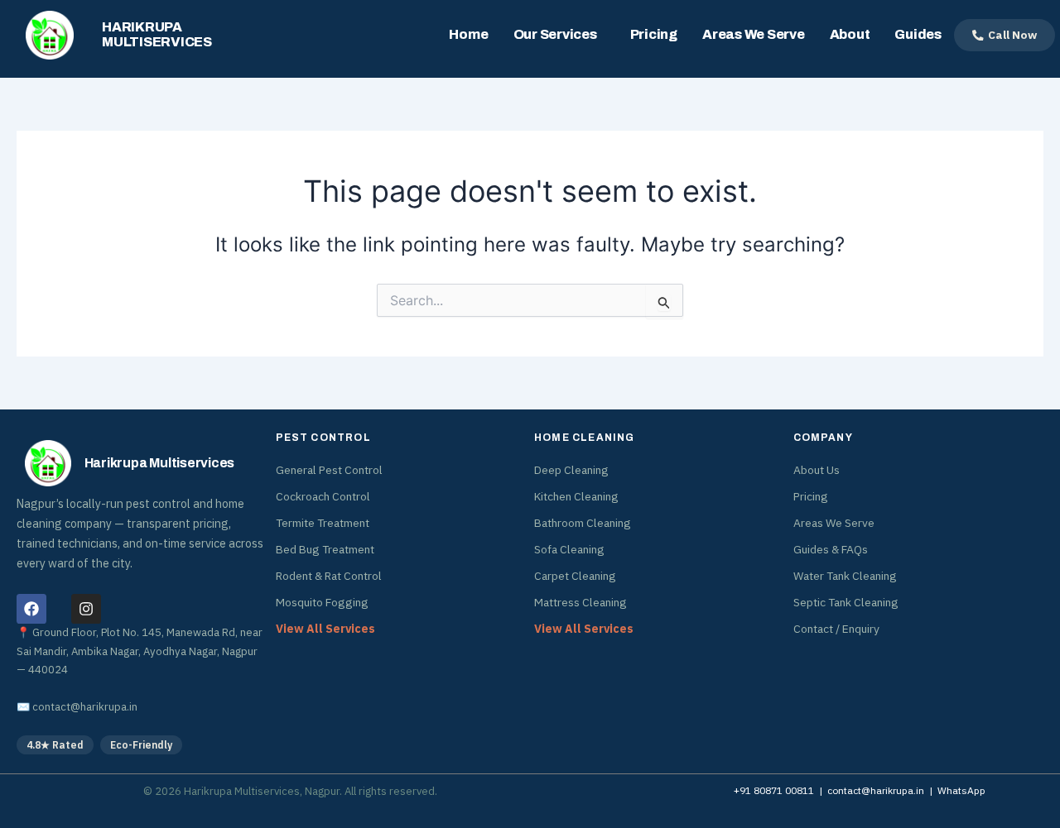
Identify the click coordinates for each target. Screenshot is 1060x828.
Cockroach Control (323, 496)
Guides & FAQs (830, 549)
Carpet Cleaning (575, 575)
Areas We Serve (753, 34)
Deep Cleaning (571, 469)
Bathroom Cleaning (582, 522)
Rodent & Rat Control (329, 575)
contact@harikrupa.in (84, 707)
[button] (559, 35)
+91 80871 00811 (774, 790)
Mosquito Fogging (322, 602)
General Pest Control (329, 469)
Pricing (653, 34)
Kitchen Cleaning (576, 496)
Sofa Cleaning (569, 549)
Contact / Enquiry (836, 628)
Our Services (555, 34)
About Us (816, 469)
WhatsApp (961, 790)
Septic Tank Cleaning (846, 602)
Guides (918, 34)
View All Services (325, 628)
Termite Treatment (322, 522)
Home (468, 34)
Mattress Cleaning (580, 602)
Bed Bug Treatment (325, 549)
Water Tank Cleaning (845, 575)
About (850, 34)
